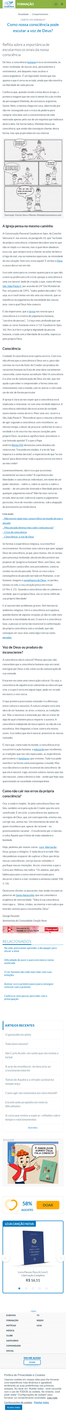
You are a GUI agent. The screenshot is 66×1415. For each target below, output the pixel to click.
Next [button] (60, 1258)
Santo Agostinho (25, 895)
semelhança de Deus (35, 580)
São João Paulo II (12, 286)
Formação (12, 1320)
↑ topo (33, 1311)
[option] (33, 1258)
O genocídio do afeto (18, 1034)
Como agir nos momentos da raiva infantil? (31, 1093)
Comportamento (40, 14)
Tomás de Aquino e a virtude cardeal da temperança (29, 1081)
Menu (56, 4)
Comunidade (13, 1346)
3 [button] (33, 1288)
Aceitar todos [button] (13, 1407)
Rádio (40, 1320)
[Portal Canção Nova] (9, 4)
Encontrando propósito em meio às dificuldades (26, 1104)
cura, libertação (47, 847)
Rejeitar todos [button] (41, 1402)
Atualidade (23, 14)
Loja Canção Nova (19, 1223)
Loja (39, 1325)
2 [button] (26, 1288)
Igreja (32, 311)
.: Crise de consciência (15, 532)
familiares (24, 758)
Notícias (11, 1325)
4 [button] (39, 1288)
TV (38, 1315)
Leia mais (52, 1397)
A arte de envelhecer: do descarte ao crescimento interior (28, 1068)
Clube (9, 1336)
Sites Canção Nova (62, 4)
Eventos (11, 1315)
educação (39, 749)
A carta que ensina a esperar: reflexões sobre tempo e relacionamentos (32, 1117)
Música (10, 1330)
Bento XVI (17, 445)
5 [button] (46, 1288)
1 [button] (19, 1288)
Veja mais (33, 1128)
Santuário (12, 1341)
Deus (60, 260)
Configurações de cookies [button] (18, 1402)
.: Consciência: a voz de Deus (18, 536)
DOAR (32, 1362)
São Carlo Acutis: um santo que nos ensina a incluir (31, 1055)
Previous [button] (5, 1258)
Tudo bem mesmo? (16, 1043)
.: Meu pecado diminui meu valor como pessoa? (28, 527)
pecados (7, 637)
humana (31, 62)
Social (10, 1351)
